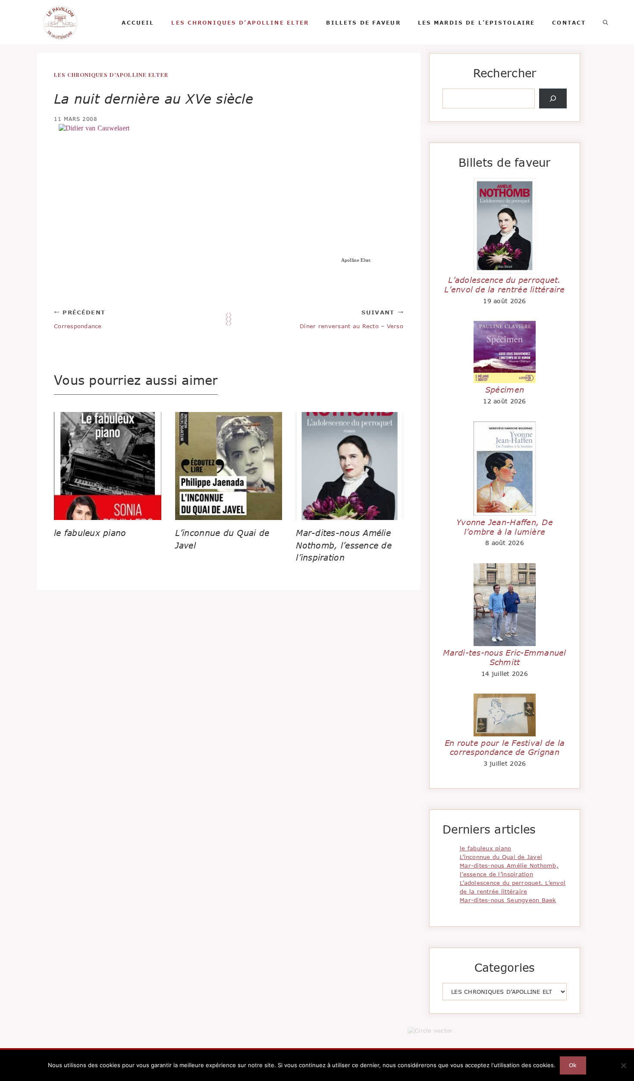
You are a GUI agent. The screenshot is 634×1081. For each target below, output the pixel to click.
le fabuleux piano (90, 533)
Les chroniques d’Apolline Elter (240, 22)
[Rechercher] (553, 98)
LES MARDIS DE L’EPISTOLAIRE (476, 22)
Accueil (138, 22)
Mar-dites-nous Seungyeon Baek (508, 900)
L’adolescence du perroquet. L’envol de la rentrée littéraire (504, 284)
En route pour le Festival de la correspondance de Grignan (505, 747)
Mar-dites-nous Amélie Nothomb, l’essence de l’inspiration (344, 545)
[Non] (623, 1065)
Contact (569, 22)
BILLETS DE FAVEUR (363, 22)
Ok (573, 1065)
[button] (605, 22)
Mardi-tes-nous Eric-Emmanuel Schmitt (504, 657)
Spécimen (504, 389)
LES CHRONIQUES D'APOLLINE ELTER (111, 74)
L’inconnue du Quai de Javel (501, 856)
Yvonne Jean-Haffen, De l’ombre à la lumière (504, 526)
